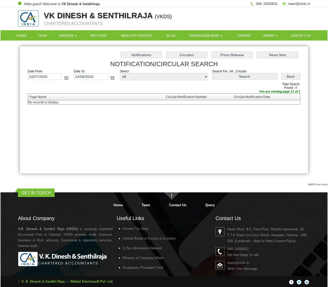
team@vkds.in (299, 4)
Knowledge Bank (204, 35)
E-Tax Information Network (142, 248)
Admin (269, 35)
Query (210, 205)
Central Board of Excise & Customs (149, 238)
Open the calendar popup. (66, 78)
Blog (171, 35)
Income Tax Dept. (136, 229)
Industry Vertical (136, 35)
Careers (244, 35)
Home (21, 35)
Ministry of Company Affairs (143, 258)
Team (42, 35)
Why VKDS (98, 35)
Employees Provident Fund (143, 268)
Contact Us (301, 35)
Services (66, 35)
